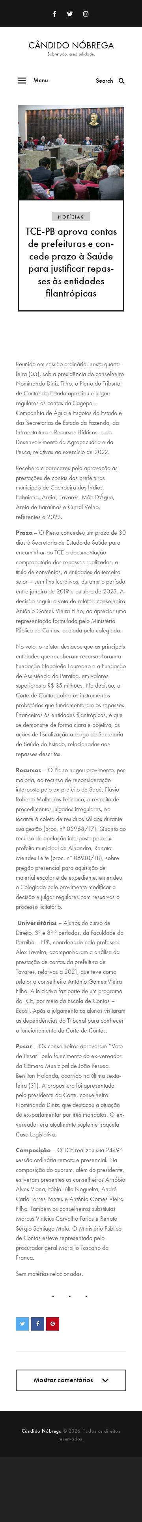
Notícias (71, 217)
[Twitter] (70, 14)
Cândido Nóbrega (42, 1430)
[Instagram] (86, 14)
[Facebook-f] (54, 14)
